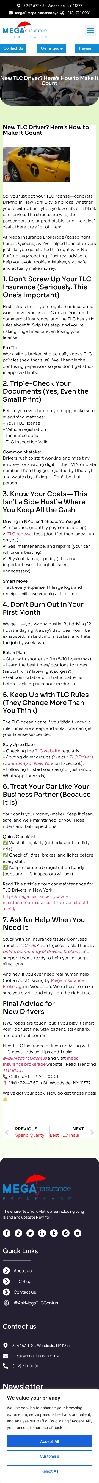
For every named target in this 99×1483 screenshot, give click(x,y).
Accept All (49, 1441)
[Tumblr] (54, 1233)
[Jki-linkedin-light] (42, 1233)
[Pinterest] (66, 1233)
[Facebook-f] (6, 1233)
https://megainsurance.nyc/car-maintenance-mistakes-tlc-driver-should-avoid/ (46, 902)
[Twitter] (30, 1233)
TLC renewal (20, 533)
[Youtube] (77, 1233)
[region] (49, 1436)
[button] (90, 30)
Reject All (49, 1471)
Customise (49, 1456)
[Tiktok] (18, 1233)
